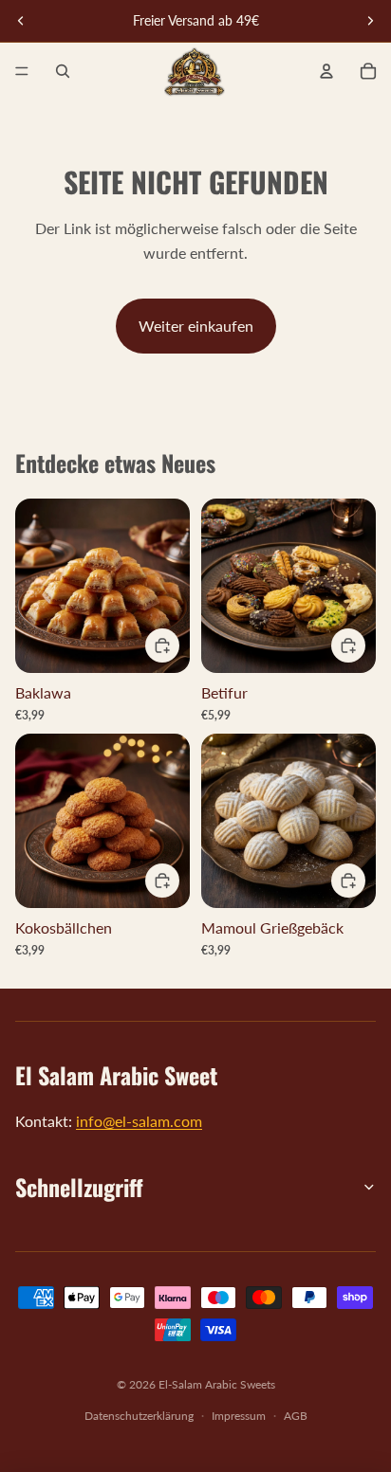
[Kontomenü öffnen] (326, 71)
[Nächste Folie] (370, 21)
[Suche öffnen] (63, 71)
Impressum (239, 1415)
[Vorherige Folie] (21, 21)
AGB (295, 1415)
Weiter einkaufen (196, 326)
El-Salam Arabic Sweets (216, 1384)
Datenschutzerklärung (139, 1415)
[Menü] (22, 71)
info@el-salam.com (139, 1121)
